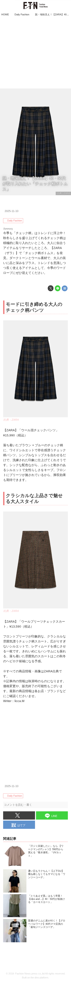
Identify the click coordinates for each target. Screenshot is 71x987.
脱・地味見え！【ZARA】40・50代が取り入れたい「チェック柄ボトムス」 (35, 183)
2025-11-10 (11, 211)
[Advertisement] (35, 53)
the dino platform (39, 977)
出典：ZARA (63, 193)
